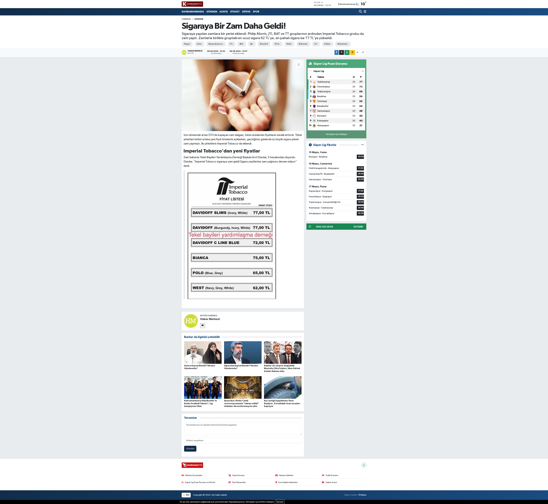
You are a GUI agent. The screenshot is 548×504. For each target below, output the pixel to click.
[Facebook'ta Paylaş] (337, 52)
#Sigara (187, 44)
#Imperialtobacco (215, 44)
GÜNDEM (211, 11)
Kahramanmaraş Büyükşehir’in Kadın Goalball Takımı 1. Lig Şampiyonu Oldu (200, 403)
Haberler (186, 19)
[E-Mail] (202, 325)
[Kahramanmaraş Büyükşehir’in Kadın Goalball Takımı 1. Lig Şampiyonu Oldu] (203, 387)
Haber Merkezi (210, 319)
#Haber (327, 44)
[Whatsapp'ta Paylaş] (346, 52)
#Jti (251, 44)
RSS (187, 495)
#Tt (231, 44)
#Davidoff (264, 44)
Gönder (190, 448)
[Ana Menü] (364, 12)
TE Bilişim (362, 495)
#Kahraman (303, 44)
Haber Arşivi (331, 482)
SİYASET (235, 11)
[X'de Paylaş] (341, 52)
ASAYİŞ (223, 11)
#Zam (199, 44)
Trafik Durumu (331, 475)
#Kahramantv (342, 44)
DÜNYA (246, 11)
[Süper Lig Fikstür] (362, 145)
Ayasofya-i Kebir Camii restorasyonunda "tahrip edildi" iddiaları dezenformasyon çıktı (241, 403)
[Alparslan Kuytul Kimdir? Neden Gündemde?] (243, 352)
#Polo (277, 44)
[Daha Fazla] (352, 52)
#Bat (241, 44)
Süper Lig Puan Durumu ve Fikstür (200, 482)
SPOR (256, 11)
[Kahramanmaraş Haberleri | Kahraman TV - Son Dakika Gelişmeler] (192, 4)
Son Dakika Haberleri (288, 482)
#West (289, 44)
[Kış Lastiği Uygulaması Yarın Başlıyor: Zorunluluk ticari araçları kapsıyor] (283, 387)
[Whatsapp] (364, 465)
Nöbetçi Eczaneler (193, 475)
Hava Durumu (238, 475)
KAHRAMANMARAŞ (193, 11)
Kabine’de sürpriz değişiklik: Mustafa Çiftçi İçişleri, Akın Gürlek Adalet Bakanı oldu (282, 368)
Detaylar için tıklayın (336, 134)
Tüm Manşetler (239, 482)
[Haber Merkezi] (191, 321)
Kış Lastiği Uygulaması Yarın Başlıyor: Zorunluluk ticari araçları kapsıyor (282, 403)
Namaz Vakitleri (286, 475)
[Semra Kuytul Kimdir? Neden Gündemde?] (203, 352)
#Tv (315, 44)
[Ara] (360, 12)
